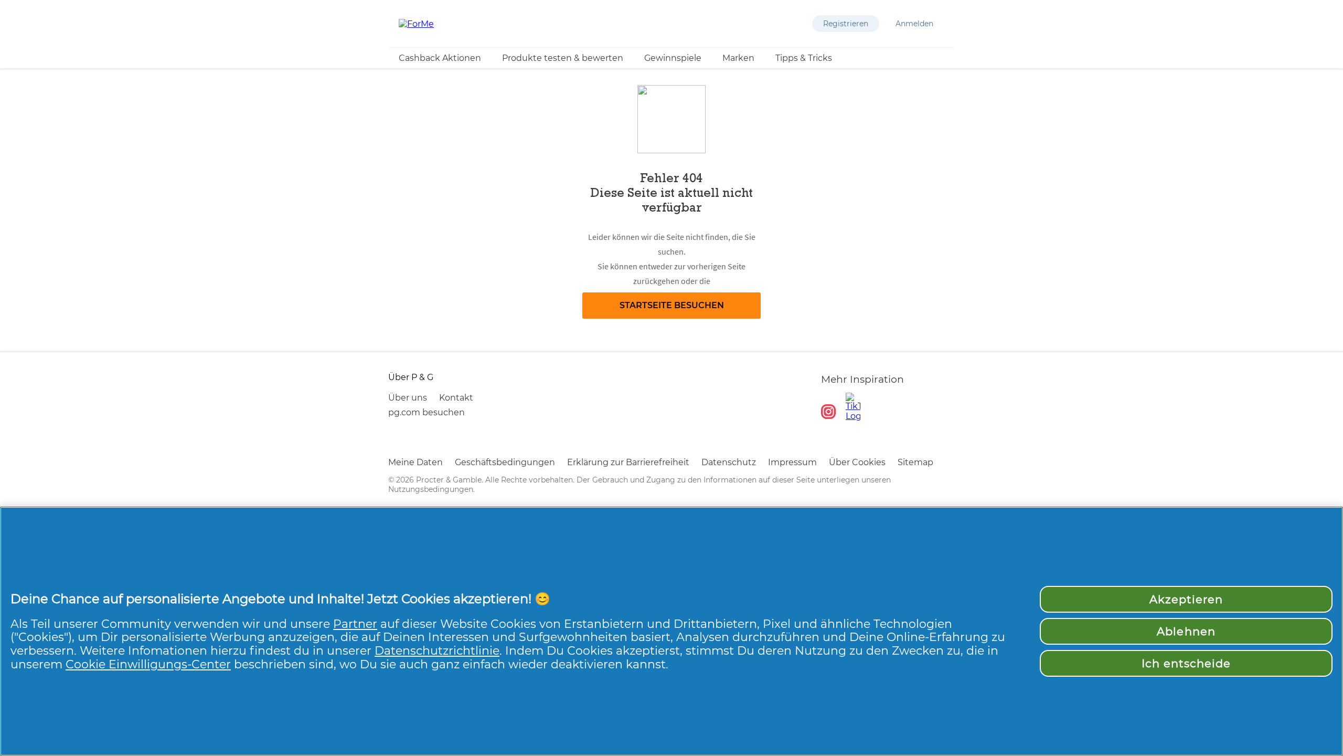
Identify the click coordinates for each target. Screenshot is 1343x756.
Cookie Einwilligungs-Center (148, 664)
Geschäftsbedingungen (505, 462)
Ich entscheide (1186, 663)
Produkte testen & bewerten (562, 58)
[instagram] (828, 411)
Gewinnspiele (672, 58)
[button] (845, 23)
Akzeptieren (1186, 599)
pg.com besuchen (426, 412)
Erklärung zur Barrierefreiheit (628, 462)
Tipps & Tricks (803, 58)
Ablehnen (1186, 631)
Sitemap (915, 462)
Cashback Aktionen (440, 58)
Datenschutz (728, 462)
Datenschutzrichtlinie (437, 650)
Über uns (407, 398)
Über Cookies (857, 462)
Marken (738, 58)
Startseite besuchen (672, 305)
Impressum (792, 462)
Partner (355, 624)
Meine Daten (415, 462)
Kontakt (456, 398)
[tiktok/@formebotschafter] (853, 407)
